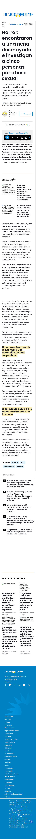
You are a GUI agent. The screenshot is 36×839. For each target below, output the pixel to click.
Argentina (8, 745)
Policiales (12, 24)
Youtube (24, 685)
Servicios (8, 791)
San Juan (8, 719)
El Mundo (8, 748)
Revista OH (9, 734)
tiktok (15, 685)
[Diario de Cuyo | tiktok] (30, 15)
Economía (8, 725)
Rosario (20, 466)
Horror (15, 462)
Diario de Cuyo (4, 24)
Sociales (8, 762)
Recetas (8, 751)
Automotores (10, 785)
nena (22, 462)
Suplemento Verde (12, 731)
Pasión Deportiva (11, 739)
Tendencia (8, 771)
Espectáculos (10, 742)
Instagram (10, 685)
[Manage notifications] (31, 821)
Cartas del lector (11, 757)
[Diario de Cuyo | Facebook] (18, 15)
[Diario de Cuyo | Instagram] (22, 15)
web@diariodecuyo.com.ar (18, 809)
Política (7, 722)
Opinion (7, 759)
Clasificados (9, 780)
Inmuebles (8, 782)
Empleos (8, 788)
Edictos (7, 797)
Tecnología (9, 768)
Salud (7, 765)
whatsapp (29, 685)
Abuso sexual (9, 466)
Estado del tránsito (12, 774)
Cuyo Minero (9, 728)
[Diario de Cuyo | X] (26, 15)
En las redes (9, 754)
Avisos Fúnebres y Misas (13, 794)
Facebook (6, 685)
